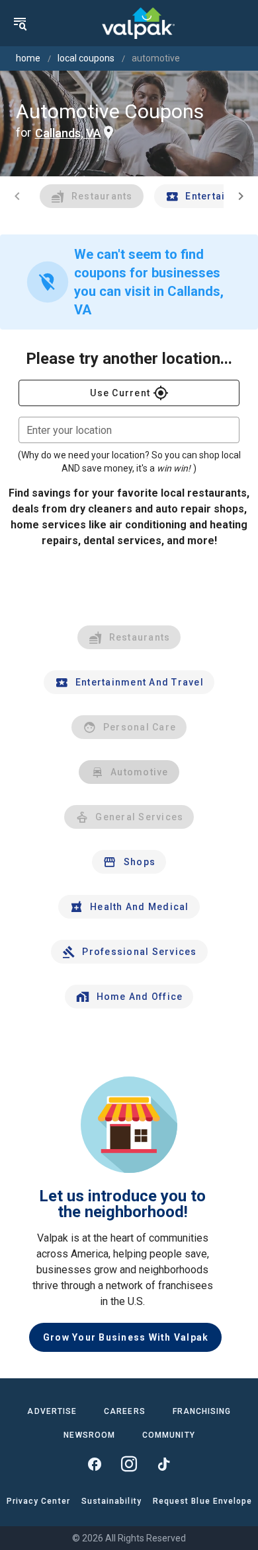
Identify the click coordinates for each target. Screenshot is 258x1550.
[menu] (20, 23)
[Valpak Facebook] (95, 1464)
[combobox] (129, 430)
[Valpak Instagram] (129, 1464)
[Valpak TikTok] (163, 1464)
